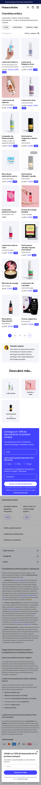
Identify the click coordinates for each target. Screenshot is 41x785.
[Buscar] (27, 7)
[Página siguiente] (30, 335)
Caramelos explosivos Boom (9, 211)
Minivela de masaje (10, 283)
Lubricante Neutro (10, 62)
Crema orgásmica (29, 319)
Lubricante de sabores (8, 101)
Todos (6, 27)
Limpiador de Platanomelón (8, 137)
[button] (37, 7)
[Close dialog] (37, 751)
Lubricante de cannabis (27, 284)
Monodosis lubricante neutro (9, 175)
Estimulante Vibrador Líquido (28, 175)
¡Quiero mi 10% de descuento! (20, 484)
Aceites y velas (32, 27)
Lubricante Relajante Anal (27, 63)
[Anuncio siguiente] (39, 2)
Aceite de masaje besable (28, 211)
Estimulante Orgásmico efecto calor (29, 138)
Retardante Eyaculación (7, 320)
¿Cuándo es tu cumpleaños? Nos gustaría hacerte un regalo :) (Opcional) (19, 470)
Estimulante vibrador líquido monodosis (28, 247)
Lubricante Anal (28, 100)
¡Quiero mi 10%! (20, 772)
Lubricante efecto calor (10, 246)
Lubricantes (17, 27)
